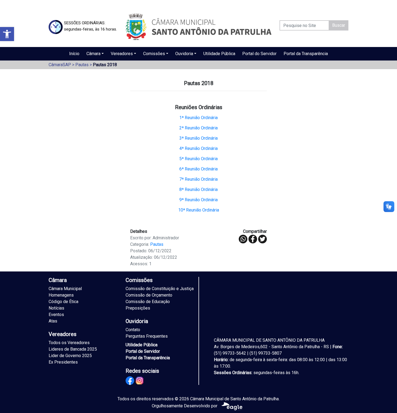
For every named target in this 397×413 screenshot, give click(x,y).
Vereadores (122, 53)
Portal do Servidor (259, 53)
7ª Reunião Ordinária (198, 179)
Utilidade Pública (219, 53)
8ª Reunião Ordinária (198, 189)
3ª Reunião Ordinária (198, 138)
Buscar (338, 25)
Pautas (82, 64)
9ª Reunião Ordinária (198, 199)
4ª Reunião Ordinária (198, 148)
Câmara (93, 53)
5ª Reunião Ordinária (198, 158)
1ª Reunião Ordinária (198, 117)
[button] (7, 34)
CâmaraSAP (60, 64)
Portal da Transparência (306, 53)
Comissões (154, 53)
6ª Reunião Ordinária (198, 169)
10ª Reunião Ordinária (198, 210)
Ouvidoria (184, 53)
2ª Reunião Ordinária (198, 127)
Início (74, 53)
